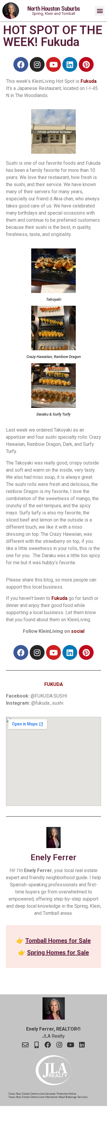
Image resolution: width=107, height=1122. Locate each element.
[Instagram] (37, 64)
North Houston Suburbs (53, 8)
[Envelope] (25, 1045)
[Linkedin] (69, 64)
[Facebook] (20, 64)
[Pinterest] (86, 64)
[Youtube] (53, 64)
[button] (100, 11)
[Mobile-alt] (36, 1045)
